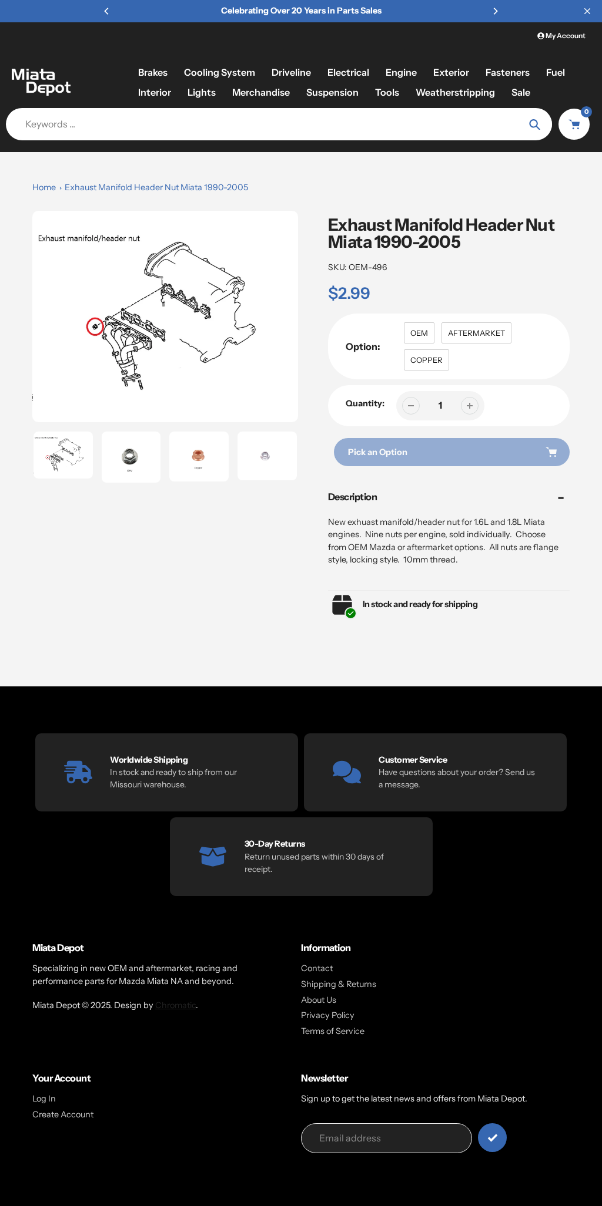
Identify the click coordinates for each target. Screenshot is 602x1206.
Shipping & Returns (338, 984)
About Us (318, 1000)
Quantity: (365, 403)
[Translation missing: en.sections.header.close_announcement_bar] (587, 11)
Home (44, 187)
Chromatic (175, 1005)
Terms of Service (332, 1031)
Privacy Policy (327, 1015)
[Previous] (107, 11)
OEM (419, 333)
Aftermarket (476, 333)
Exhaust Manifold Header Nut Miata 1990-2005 (156, 187)
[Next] (495, 11)
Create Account (62, 1114)
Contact (317, 968)
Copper (426, 360)
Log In (44, 1098)
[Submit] (492, 1137)
